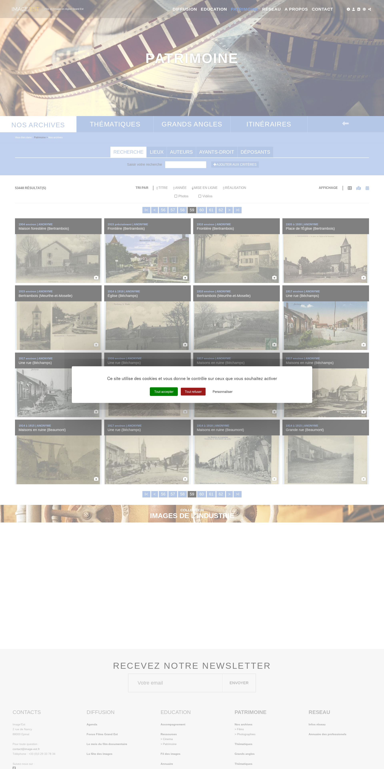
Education (214, 9)
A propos (296, 9)
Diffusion (185, 9)
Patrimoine (245, 9)
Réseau (271, 9)
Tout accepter (163, 391)
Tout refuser (193, 391)
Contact (322, 9)
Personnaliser (222, 391)
